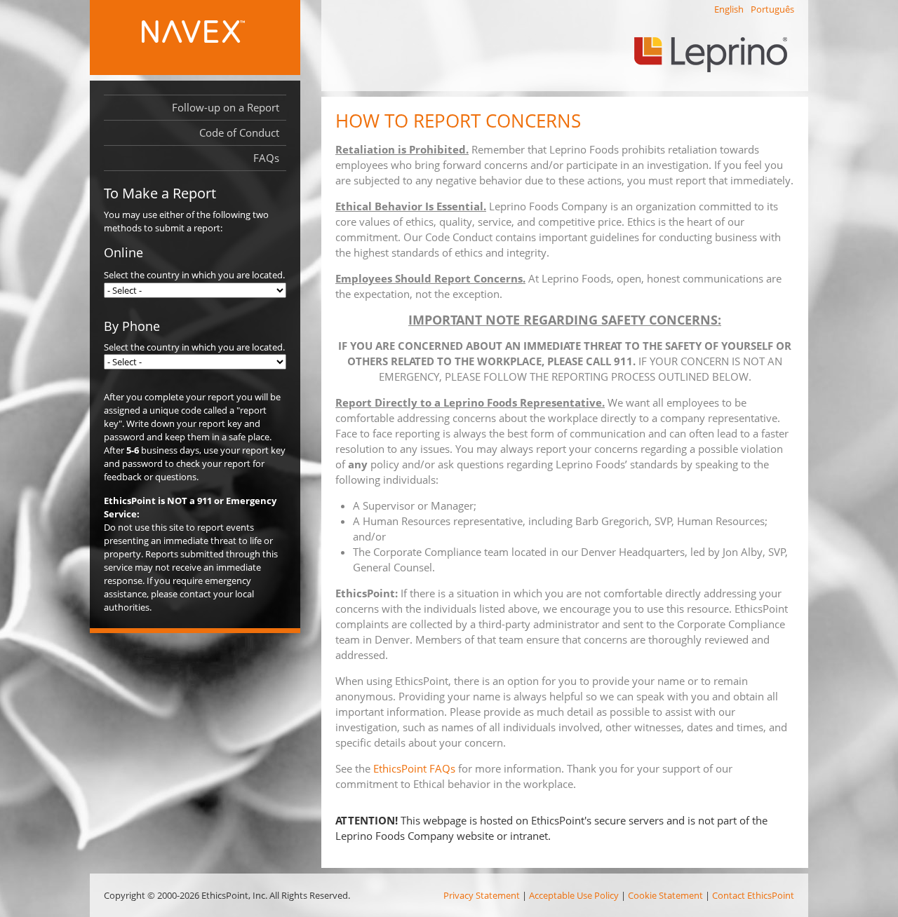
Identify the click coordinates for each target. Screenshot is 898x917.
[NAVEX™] (216, 38)
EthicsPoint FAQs (414, 768)
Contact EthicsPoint (753, 895)
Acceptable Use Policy (574, 895)
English (729, 9)
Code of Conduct (239, 132)
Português (772, 9)
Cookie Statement (665, 895)
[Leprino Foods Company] (720, 59)
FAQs (266, 158)
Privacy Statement (481, 895)
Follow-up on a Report (225, 107)
